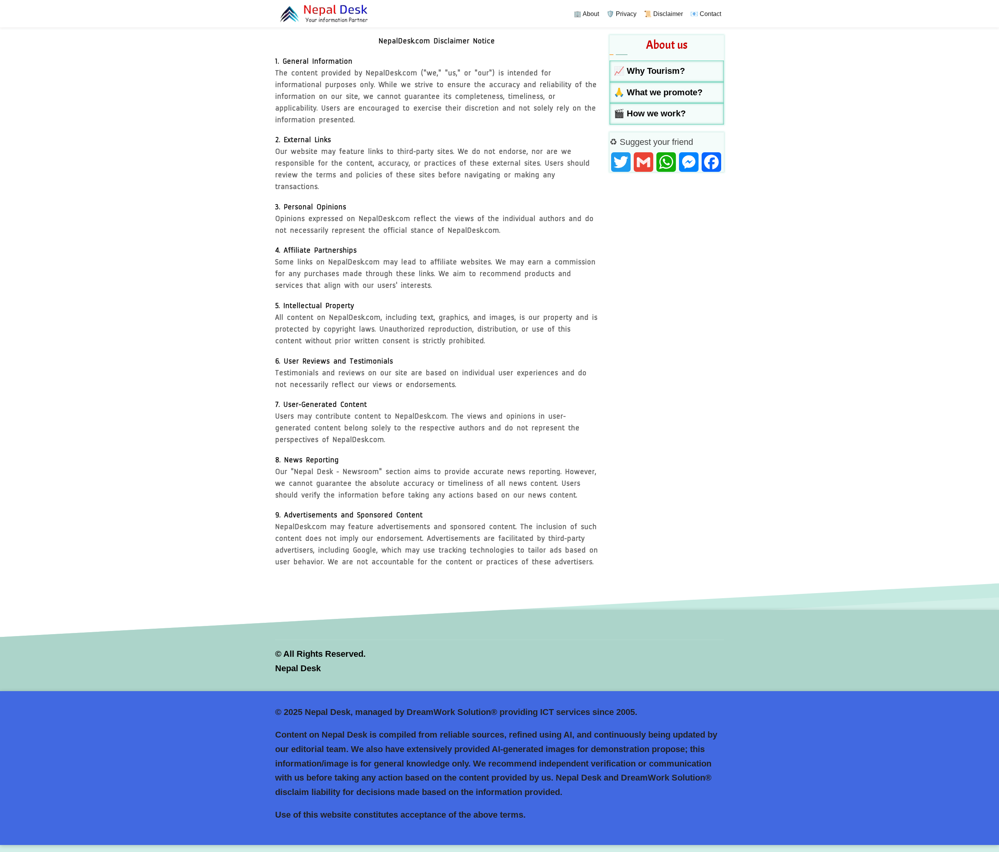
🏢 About (586, 14)
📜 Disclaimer (663, 14)
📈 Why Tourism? (649, 71)
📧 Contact (705, 14)
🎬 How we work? (650, 113)
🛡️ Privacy (621, 14)
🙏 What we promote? (658, 92)
